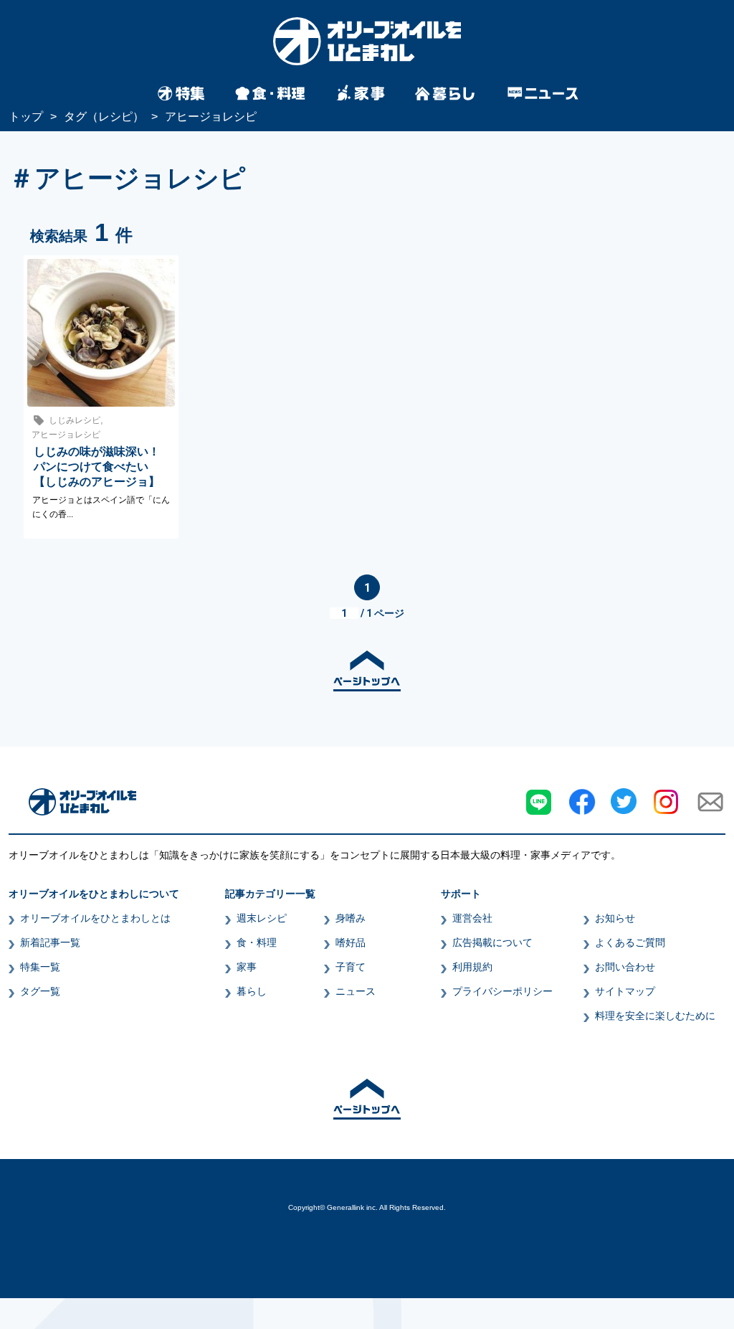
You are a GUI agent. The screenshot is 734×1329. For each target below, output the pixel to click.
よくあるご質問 (630, 942)
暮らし (252, 991)
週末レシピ (262, 918)
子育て (350, 967)
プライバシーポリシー (502, 991)
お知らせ (615, 918)
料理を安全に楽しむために (655, 1015)
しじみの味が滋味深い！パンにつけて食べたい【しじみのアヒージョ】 (97, 466)
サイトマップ (625, 991)
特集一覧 (40, 967)
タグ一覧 (40, 991)
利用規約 (472, 967)
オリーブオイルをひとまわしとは (95, 918)
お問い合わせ (625, 967)
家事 (247, 967)
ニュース (355, 991)
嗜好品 (350, 942)
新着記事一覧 (50, 942)
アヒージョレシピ (66, 435)
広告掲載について (492, 942)
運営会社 (472, 918)
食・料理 (257, 942)
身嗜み (350, 918)
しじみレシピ (74, 420)
